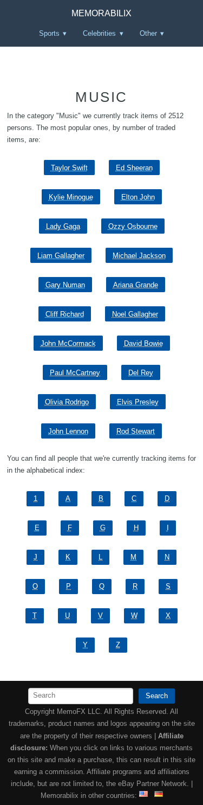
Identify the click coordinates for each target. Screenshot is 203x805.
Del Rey (140, 373)
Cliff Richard (64, 314)
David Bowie (143, 343)
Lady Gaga (63, 226)
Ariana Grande (135, 285)
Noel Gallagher (135, 314)
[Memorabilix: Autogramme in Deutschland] (158, 795)
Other (148, 33)
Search (157, 696)
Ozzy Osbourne (133, 226)
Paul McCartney (75, 373)
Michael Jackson (139, 256)
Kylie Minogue (71, 197)
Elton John (138, 197)
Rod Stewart (135, 431)
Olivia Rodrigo (67, 402)
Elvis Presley (138, 402)
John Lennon (68, 431)
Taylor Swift (69, 168)
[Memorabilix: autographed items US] (143, 795)
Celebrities (99, 33)
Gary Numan (65, 285)
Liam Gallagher (60, 256)
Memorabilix (101, 13)
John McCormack (68, 343)
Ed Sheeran (134, 168)
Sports (49, 33)
